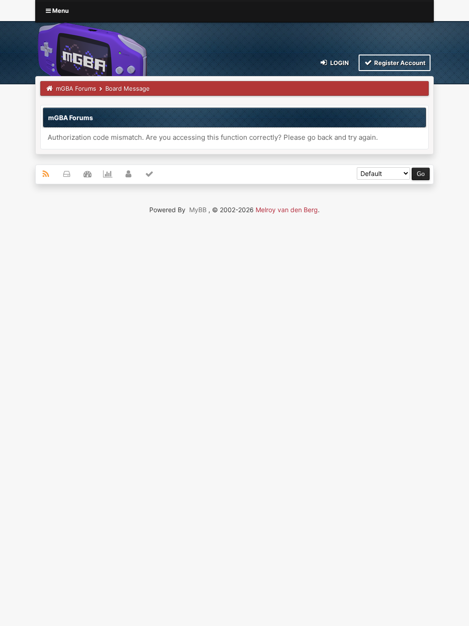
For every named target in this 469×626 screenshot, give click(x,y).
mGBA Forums (76, 88)
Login (339, 62)
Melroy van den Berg (287, 210)
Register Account (399, 62)
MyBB (198, 210)
